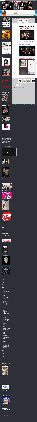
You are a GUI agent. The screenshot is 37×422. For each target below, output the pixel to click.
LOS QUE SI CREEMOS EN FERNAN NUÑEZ (6, 363)
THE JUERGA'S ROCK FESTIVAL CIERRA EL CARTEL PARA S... (6, 313)
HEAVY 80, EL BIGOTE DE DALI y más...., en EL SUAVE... (6, 336)
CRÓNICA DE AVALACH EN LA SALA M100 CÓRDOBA (6, 327)
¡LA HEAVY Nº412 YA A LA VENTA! (6, 344)
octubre (3, 285)
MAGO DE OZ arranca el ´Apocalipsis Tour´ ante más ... (6, 305)
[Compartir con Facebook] (23, 87)
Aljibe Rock (6, 240)
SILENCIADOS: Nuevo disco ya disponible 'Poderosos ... (5, 338)
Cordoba (3, 408)
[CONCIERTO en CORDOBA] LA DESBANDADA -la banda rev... (5, 333)
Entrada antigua (33, 104)
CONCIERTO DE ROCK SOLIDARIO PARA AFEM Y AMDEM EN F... (6, 329)
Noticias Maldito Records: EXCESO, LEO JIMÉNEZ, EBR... (6, 346)
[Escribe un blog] (22, 87)
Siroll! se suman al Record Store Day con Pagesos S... (6, 342)
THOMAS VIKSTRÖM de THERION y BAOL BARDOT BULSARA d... (6, 297)
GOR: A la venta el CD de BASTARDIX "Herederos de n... (6, 341)
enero (3, 350)
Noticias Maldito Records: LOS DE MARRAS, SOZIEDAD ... (6, 311)
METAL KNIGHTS (4, 325)
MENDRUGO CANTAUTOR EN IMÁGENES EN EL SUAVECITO (6, 347)
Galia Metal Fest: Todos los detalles (6, 334)
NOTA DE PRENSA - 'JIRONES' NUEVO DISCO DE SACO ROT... (6, 301)
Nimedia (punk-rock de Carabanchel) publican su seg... (6, 312)
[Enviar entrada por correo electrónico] (20, 87)
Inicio (24, 104)
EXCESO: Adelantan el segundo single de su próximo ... (6, 294)
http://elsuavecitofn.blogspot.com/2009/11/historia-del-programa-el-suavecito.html (6, 235)
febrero (3, 349)
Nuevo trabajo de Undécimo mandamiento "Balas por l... (5, 298)
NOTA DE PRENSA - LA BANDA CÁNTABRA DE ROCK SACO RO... (6, 345)
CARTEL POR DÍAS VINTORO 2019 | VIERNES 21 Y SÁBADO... (6, 337)
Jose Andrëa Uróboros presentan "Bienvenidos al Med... (5, 292)
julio (3, 287)
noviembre (4, 284)
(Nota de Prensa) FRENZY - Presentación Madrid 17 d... (5, 343)
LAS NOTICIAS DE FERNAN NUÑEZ (5, 362)
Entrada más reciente (14, 104)
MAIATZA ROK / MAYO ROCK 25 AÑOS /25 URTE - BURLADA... (6, 316)
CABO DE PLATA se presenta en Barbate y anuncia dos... (5, 303)
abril (3, 289)
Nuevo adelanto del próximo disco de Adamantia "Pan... (6, 307)
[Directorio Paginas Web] (6, 409)
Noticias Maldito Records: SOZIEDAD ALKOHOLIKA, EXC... (6, 335)
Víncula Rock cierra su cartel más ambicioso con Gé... (6, 317)
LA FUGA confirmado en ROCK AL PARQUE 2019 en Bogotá (6, 319)
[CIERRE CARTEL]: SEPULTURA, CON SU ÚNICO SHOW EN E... (6, 295)
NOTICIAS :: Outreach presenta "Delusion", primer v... (5, 302)
